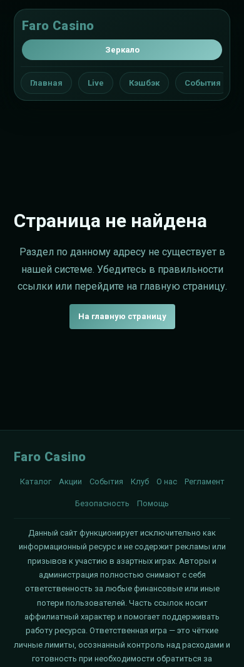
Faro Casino (58, 25)
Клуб (140, 481)
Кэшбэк (144, 83)
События (203, 83)
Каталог (35, 481)
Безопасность (102, 503)
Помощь (153, 503)
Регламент (205, 481)
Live (96, 83)
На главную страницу (122, 316)
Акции (70, 481)
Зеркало (122, 49)
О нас (166, 481)
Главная (46, 83)
